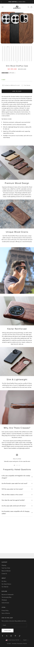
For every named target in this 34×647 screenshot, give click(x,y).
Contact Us (4, 573)
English (25, 640)
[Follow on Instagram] (11, 636)
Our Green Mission (6, 584)
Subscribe (7, 630)
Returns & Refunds (6, 571)
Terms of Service (6, 613)
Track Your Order (6, 568)
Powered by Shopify (22, 643)
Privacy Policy (5, 610)
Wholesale (4, 600)
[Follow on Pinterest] (15, 636)
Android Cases (5, 603)
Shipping (4, 565)
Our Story (4, 581)
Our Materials (5, 587)
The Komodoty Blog (6, 597)
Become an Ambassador (8, 594)
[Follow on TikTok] (19, 636)
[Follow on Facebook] (2, 636)
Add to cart (17, 91)
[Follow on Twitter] (7, 636)
